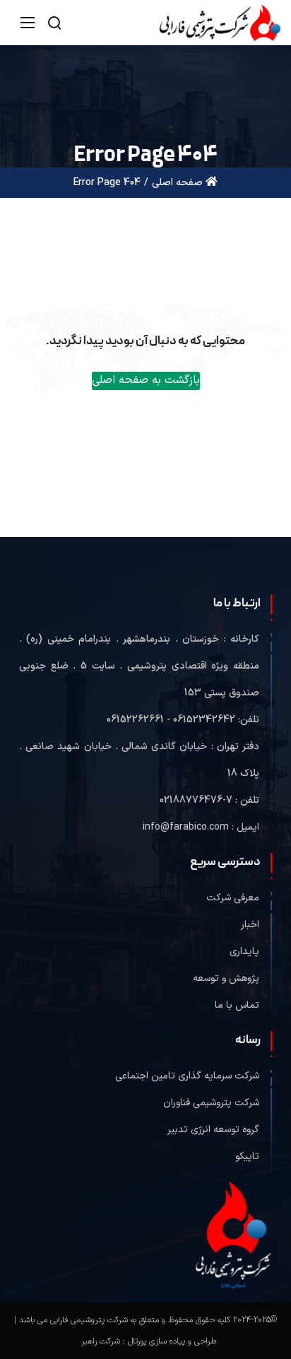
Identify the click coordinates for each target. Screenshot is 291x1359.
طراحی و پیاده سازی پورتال (172, 1341)
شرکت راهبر (100, 1341)
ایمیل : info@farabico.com (201, 827)
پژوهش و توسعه (226, 978)
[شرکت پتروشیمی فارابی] (220, 22)
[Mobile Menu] (28, 23)
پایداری (244, 951)
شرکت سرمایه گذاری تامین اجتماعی (187, 1076)
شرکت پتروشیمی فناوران (211, 1102)
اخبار (250, 924)
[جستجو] (54, 22)
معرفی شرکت (232, 897)
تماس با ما (237, 1005)
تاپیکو (247, 1156)
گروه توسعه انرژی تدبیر (213, 1129)
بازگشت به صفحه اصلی (146, 380)
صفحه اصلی (179, 182)
